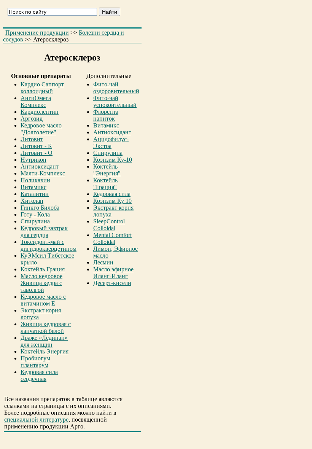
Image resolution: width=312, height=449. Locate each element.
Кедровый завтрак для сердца (44, 231)
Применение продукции (37, 32)
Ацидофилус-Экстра (111, 142)
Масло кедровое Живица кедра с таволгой (41, 283)
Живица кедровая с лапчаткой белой (46, 327)
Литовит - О (37, 153)
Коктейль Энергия (44, 351)
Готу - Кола (35, 214)
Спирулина (35, 221)
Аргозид (32, 118)
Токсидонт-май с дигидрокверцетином (48, 245)
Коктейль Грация (43, 269)
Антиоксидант (40, 166)
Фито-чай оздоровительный (116, 87)
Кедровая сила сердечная (39, 375)
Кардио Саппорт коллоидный (42, 87)
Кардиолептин (40, 111)
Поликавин (35, 180)
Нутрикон (33, 159)
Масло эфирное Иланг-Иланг (113, 272)
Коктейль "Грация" (105, 183)
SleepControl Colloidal (109, 224)
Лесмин (103, 262)
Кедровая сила (112, 194)
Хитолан (32, 200)
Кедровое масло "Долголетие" (41, 128)
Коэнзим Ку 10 (112, 200)
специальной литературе (36, 419)
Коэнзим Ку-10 (112, 159)
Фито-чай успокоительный (115, 101)
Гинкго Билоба (40, 207)
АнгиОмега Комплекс (36, 101)
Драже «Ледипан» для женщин (44, 341)
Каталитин (35, 194)
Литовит (32, 139)
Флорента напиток (105, 115)
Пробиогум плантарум (35, 361)
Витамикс (33, 187)
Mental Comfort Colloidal (112, 238)
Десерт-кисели (112, 283)
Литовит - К (36, 146)
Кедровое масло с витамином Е (43, 300)
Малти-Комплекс (43, 173)
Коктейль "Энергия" (107, 170)
